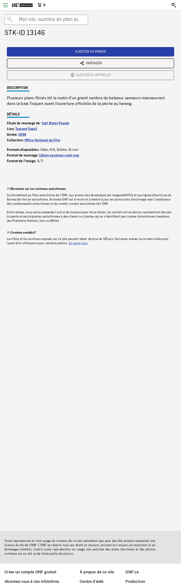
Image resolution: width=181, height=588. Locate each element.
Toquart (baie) (26, 129)
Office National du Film (42, 140)
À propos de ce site (97, 572)
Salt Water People (56, 123)
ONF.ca (132, 572)
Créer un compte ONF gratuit (30, 572)
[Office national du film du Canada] (22, 5)
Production (135, 581)
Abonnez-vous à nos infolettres (31, 581)
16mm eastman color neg (59, 155)
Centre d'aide (91, 581)
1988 (22, 135)
